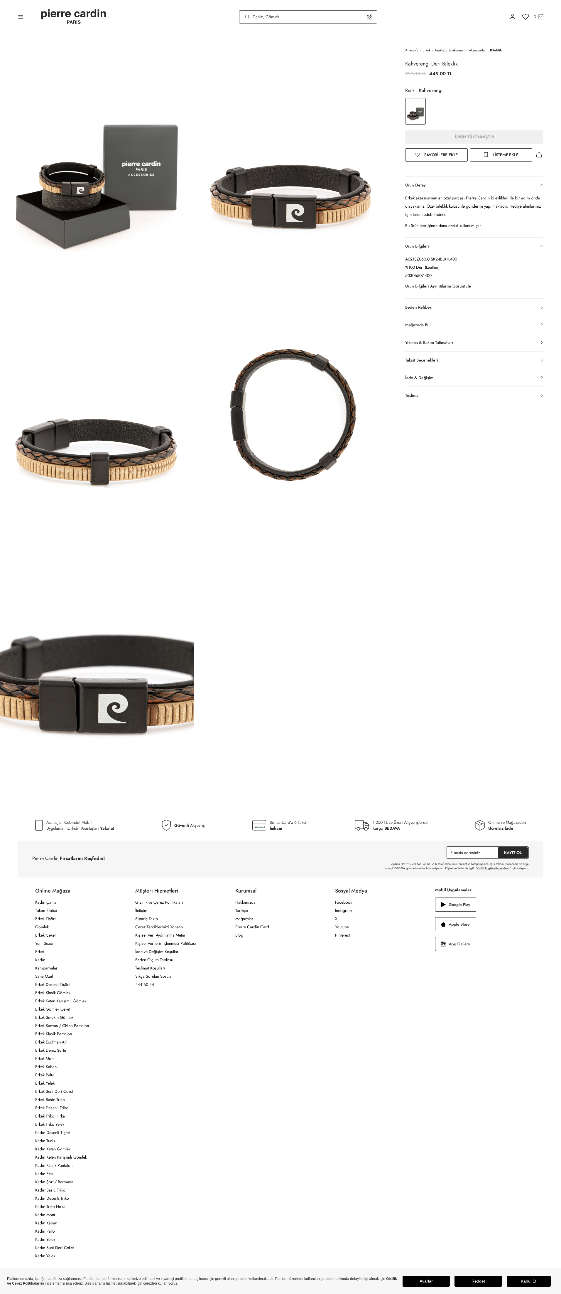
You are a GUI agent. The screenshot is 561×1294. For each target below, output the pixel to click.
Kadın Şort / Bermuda (54, 1182)
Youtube (342, 927)
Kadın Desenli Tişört (52, 1132)
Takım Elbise (46, 910)
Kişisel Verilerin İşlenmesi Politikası (165, 943)
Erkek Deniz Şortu (50, 1050)
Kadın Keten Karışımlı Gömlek (61, 1157)
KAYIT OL (513, 853)
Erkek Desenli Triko (51, 1108)
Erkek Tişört (45, 919)
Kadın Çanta (45, 902)
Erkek (426, 50)
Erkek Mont (44, 1058)
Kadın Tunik (45, 1141)
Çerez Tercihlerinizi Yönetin (159, 927)
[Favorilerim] (525, 17)
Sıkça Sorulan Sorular (154, 976)
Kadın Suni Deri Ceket (54, 1248)
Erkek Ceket (45, 935)
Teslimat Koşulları (150, 968)
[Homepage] (73, 16)
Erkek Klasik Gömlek (52, 993)
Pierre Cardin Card (252, 927)
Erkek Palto (44, 1075)
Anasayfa (411, 50)
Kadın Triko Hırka (50, 1206)
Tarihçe (241, 910)
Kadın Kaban (46, 1223)
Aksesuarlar (477, 50)
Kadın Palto (45, 1231)
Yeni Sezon (44, 943)
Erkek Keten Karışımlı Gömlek (60, 1001)
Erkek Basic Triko (50, 1100)
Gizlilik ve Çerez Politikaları (159, 902)
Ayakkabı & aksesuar (450, 50)
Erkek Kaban (46, 1067)
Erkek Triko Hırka (50, 1116)
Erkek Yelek (45, 1083)
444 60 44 (144, 984)
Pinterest (342, 935)
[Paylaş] (539, 155)
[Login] (512, 16)
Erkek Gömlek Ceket (52, 1009)
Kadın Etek (44, 1174)
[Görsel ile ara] (369, 16)
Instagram (343, 910)
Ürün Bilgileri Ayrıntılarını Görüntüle (438, 286)
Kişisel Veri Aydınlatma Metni (160, 935)
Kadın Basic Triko (50, 1190)
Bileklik (496, 50)
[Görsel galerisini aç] (97, 159)
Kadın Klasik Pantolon (53, 1165)
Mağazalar (244, 919)
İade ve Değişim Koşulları (157, 951)
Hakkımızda (245, 902)
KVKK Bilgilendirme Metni (493, 868)
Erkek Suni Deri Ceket (54, 1091)
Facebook (343, 902)
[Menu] (21, 17)
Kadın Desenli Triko (52, 1198)
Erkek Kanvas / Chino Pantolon (62, 1026)
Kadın (40, 960)
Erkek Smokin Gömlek (54, 1017)
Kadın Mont (45, 1215)
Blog (239, 935)
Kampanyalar (46, 968)
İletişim (141, 910)
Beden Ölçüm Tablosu (154, 960)
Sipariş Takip (146, 919)
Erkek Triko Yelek (49, 1124)
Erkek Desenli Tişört (52, 984)
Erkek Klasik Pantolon (53, 1034)
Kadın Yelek (45, 1239)
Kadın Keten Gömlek (52, 1149)
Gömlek (42, 927)
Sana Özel (44, 976)
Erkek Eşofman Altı (51, 1042)
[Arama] (247, 17)
